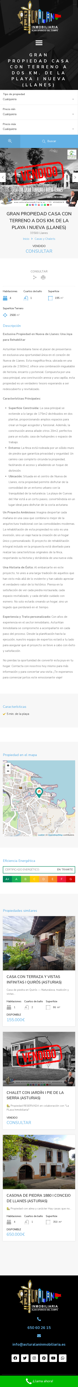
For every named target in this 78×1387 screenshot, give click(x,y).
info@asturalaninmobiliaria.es (39, 1344)
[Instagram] (34, 1358)
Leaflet (41, 834)
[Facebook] (15, 1358)
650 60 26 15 (39, 1327)
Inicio (26, 239)
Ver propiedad (39, 959)
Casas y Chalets (45, 239)
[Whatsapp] (62, 1358)
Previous (3, 177)
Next (75, 177)
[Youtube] (53, 1358)
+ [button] (8, 765)
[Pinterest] (44, 1358)
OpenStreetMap (55, 834)
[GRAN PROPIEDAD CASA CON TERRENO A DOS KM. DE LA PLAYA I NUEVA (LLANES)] (39, 793)
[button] (39, 42)
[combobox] (39, 99)
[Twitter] (25, 1358)
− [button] (8, 771)
